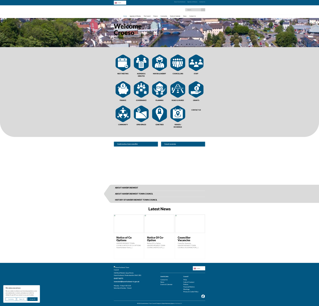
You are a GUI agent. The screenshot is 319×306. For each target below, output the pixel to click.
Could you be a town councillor (127, 144)
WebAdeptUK (178, 303)
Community (163, 16)
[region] (21, 294)
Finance (155, 16)
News (184, 16)
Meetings (186, 289)
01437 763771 (118, 278)
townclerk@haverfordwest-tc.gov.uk (126, 281)
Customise (11, 299)
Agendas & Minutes (192, 1)
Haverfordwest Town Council (130, 10)
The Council (147, 16)
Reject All (21, 299)
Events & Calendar (175, 16)
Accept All (32, 299)
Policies (185, 284)
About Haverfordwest (179, 1)
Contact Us (202, 1)
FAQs (185, 280)
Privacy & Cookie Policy (190, 292)
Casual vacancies (170, 144)
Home (125, 16)
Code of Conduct (188, 282)
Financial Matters (189, 287)
